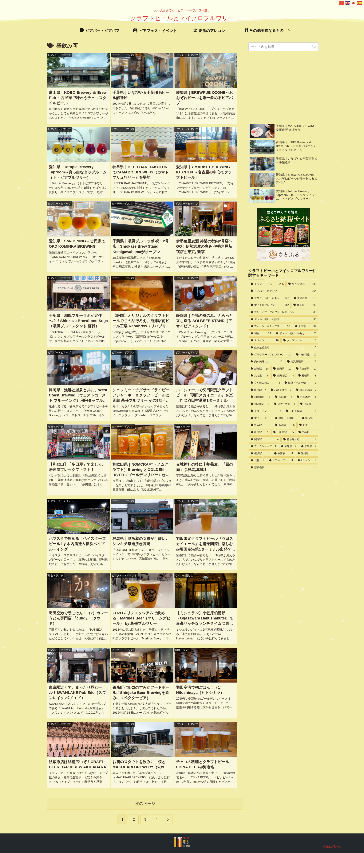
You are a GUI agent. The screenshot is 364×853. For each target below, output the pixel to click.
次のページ (145, 803)
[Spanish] (359, 3)
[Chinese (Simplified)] (342, 3)
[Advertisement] (283, 87)
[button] (314, 46)
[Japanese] (353, 3)
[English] (348, 3)
